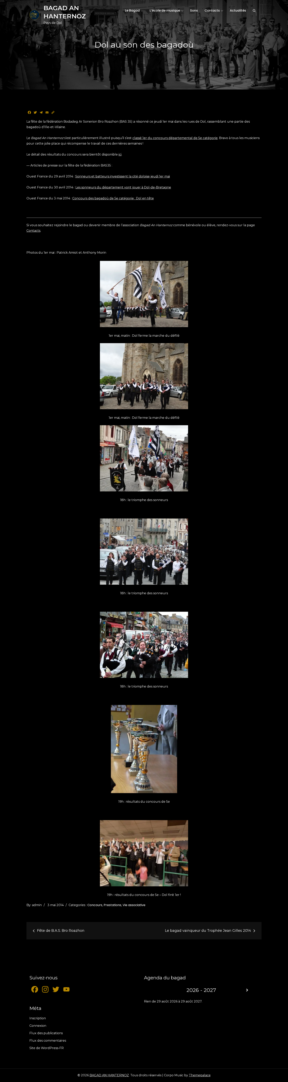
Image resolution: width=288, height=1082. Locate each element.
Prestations (112, 905)
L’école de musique (165, 10)
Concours (94, 905)
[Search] (254, 10)
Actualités (238, 10)
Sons (194, 10)
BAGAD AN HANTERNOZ (109, 1075)
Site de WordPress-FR (46, 1048)
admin (37, 905)
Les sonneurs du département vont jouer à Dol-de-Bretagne (123, 187)
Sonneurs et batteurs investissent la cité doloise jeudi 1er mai (122, 176)
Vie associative (134, 905)
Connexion (37, 1026)
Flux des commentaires (47, 1040)
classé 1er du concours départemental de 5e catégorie (175, 138)
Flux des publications (46, 1033)
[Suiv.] (247, 990)
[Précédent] (155, 990)
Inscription (37, 1018)
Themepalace (200, 1075)
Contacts (212, 10)
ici (120, 154)
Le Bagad (132, 10)
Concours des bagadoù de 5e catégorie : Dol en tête (113, 198)
